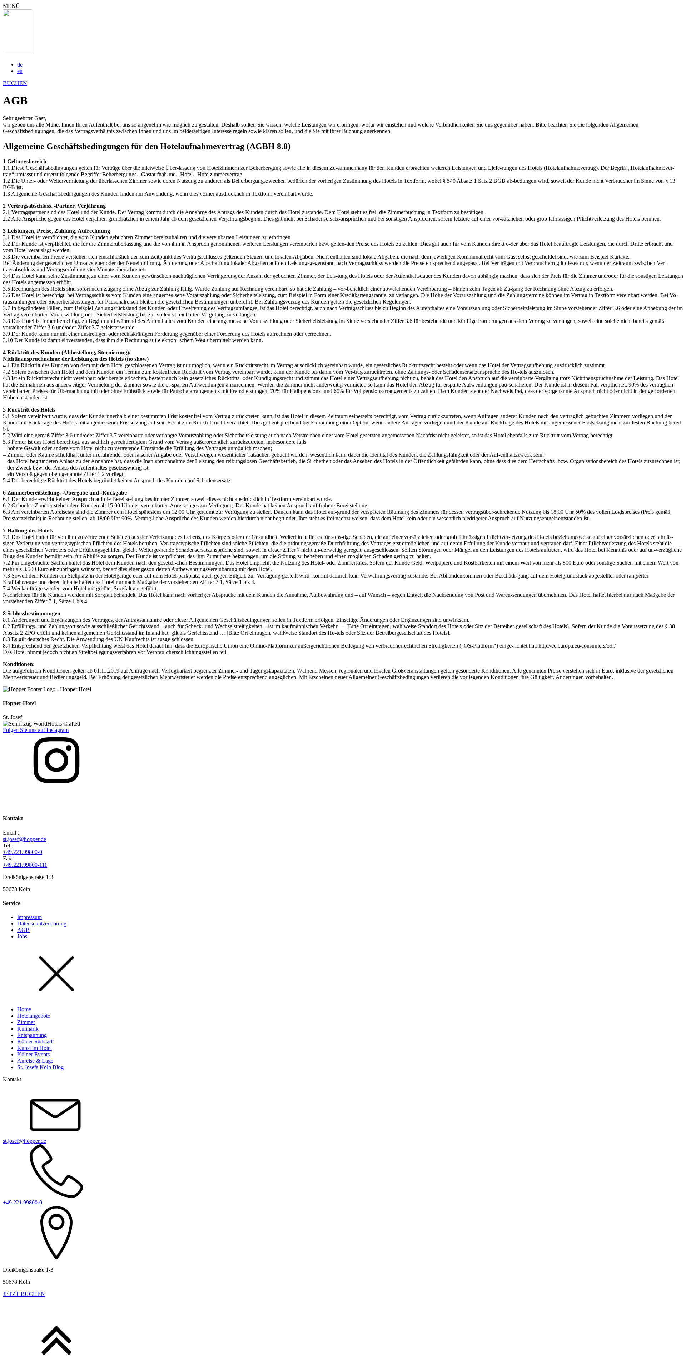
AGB (23, 930)
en (20, 71)
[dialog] (343, 1129)
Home (24, 1009)
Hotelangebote (33, 1016)
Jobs (22, 936)
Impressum (29, 917)
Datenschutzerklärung (41, 923)
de (20, 65)
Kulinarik (28, 1029)
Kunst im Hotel (34, 1048)
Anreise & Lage (35, 1061)
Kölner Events (33, 1054)
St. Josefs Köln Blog (40, 1067)
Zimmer (26, 1022)
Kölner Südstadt (35, 1041)
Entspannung (32, 1035)
